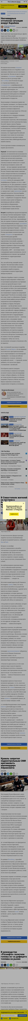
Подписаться (14, 514)
